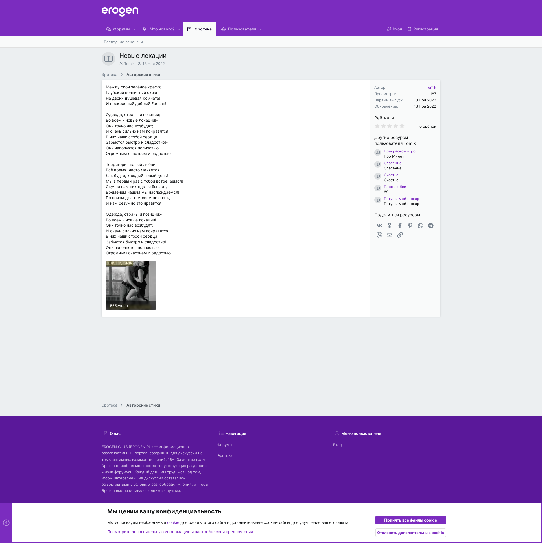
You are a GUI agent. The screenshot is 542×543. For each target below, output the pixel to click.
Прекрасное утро (400, 151)
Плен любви (395, 186)
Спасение (393, 163)
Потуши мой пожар (401, 198)
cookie (173, 522)
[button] (134, 29)
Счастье (391, 175)
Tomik (129, 63)
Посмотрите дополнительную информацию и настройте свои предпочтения (180, 531)
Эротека (224, 455)
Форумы (224, 444)
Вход (337, 444)
